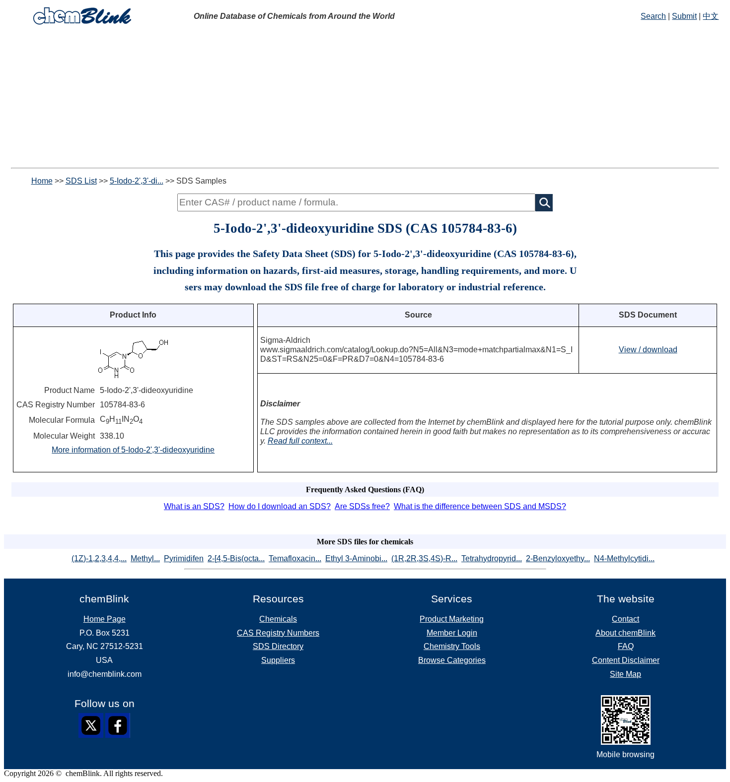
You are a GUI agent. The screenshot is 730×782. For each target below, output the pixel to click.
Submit (684, 16)
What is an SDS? (194, 506)
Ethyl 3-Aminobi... (356, 558)
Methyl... (145, 558)
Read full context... (300, 441)
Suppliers (278, 660)
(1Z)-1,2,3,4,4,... (99, 558)
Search (653, 16)
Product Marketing (452, 619)
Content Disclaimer (625, 660)
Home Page (104, 619)
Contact (625, 619)
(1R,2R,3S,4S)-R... (424, 558)
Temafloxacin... (295, 558)
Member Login (452, 633)
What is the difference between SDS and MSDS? (480, 506)
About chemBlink (625, 633)
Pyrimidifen (184, 558)
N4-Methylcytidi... (624, 558)
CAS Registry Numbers (278, 633)
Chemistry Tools (452, 646)
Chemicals (278, 619)
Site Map (625, 674)
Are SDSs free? (362, 506)
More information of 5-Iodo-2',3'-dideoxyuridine (133, 450)
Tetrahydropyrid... (491, 558)
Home (42, 181)
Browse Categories (452, 660)
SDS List (81, 181)
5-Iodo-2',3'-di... (136, 181)
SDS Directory (278, 646)
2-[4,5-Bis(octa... (236, 558)
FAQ (626, 646)
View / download (648, 349)
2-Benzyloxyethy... (558, 558)
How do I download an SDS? (279, 506)
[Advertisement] (365, 98)
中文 (711, 16)
